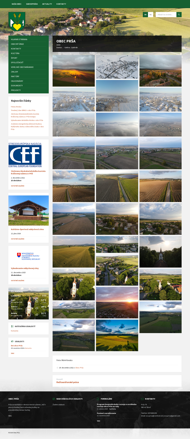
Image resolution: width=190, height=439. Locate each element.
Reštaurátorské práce (67, 382)
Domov (59, 47)
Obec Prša (79, 367)
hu (151, 14)
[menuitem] (17, 3)
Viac (12, 353)
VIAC (10, 416)
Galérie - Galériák (71, 47)
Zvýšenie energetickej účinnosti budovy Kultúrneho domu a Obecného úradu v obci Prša (27, 126)
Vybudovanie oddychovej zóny (25, 268)
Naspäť (59, 379)
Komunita (14, 331)
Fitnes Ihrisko (16, 107)
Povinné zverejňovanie (106, 413)
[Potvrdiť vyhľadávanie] (179, 14)
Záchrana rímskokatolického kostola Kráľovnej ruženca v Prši (28, 172)
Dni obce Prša (16, 345)
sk (145, 14)
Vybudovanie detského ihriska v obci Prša (27, 120)
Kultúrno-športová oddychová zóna (27, 229)
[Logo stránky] (16, 30)
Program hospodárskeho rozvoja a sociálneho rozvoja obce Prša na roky (116, 405)
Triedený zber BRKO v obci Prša (23, 110)
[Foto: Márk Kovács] (74, 85)
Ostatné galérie (17, 186)
